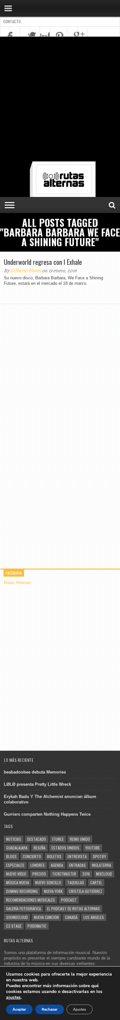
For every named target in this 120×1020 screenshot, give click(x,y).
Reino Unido (80, 839)
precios (39, 873)
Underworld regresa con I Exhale (43, 262)
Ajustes (79, 1009)
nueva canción (46, 917)
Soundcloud (17, 917)
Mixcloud (104, 873)
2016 (86, 873)
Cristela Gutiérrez (85, 891)
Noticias (13, 839)
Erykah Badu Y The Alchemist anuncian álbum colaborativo (50, 799)
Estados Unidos (65, 847)
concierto (32, 856)
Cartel (96, 882)
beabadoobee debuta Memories (35, 772)
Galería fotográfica (23, 908)
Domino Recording (22, 891)
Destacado (36, 839)
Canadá (71, 917)
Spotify (99, 856)
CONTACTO (12, 21)
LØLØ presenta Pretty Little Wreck (37, 784)
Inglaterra (101, 865)
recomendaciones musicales (30, 900)
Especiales (15, 865)
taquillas (75, 882)
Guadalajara (17, 847)
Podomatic (37, 926)
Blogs (11, 856)
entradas (77, 865)
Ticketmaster (64, 873)
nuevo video (16, 873)
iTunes (58, 839)
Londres (37, 865)
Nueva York (53, 891)
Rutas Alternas (17, 582)
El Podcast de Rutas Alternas (73, 908)
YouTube (92, 847)
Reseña (39, 847)
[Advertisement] (60, 100)
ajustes (13, 997)
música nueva (17, 882)
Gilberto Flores (25, 270)
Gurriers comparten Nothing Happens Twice (47, 814)
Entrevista (77, 856)
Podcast (68, 900)
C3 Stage (13, 926)
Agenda (57, 865)
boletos (54, 856)
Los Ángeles (94, 917)
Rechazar (50, 1009)
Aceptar (19, 1009)
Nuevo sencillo (48, 882)
